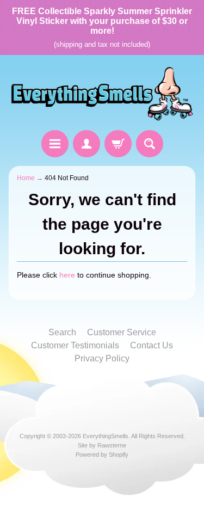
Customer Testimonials (75, 345)
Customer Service (121, 332)
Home (26, 178)
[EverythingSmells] (102, 94)
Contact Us (151, 345)
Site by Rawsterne (102, 445)
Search (62, 332)
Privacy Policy (102, 358)
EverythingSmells (105, 436)
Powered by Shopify (102, 454)
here (67, 275)
